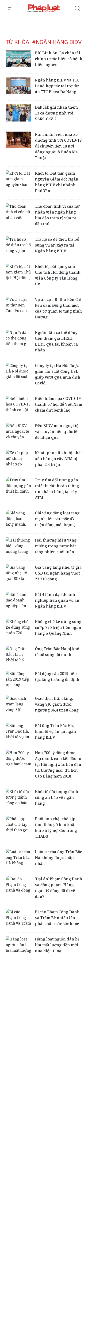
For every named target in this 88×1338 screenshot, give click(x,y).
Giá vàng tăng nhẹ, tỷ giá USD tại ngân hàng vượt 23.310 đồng (58, 573)
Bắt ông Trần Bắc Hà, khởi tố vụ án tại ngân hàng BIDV (55, 731)
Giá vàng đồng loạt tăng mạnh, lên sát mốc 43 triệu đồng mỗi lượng (57, 518)
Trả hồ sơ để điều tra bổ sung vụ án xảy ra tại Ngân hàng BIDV (57, 245)
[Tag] (44, 8)
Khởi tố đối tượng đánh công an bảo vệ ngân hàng (56, 797)
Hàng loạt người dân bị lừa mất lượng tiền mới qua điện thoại (57, 944)
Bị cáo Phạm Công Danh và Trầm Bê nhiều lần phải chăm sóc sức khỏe (57, 917)
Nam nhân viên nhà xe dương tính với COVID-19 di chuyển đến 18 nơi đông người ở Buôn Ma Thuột (58, 146)
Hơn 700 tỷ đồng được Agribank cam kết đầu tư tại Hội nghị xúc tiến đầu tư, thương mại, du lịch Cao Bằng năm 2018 (58, 764)
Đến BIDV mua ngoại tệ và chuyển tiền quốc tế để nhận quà (56, 431)
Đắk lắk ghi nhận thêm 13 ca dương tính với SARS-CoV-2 (56, 113)
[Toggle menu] (10, 8)
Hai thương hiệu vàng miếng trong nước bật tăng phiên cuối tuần (56, 546)
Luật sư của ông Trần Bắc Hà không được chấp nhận (58, 857)
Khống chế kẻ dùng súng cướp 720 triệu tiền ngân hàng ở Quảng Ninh (58, 627)
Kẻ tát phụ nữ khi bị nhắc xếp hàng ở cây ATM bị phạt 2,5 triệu (58, 458)
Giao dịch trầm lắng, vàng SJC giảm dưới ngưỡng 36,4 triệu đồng (57, 704)
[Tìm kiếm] (77, 8)
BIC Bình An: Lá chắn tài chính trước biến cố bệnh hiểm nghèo (58, 58)
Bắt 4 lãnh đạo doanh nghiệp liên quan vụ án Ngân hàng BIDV (57, 600)
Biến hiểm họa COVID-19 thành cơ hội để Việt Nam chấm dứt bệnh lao (58, 404)
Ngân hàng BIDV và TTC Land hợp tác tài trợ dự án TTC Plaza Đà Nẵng (57, 85)
